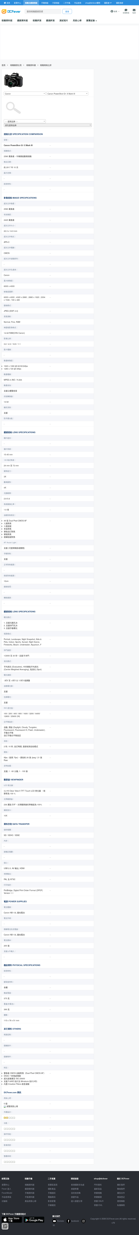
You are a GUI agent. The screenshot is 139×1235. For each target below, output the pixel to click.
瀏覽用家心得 (12, 1106)
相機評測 (37, 20)
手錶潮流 (52, 1205)
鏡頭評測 (50, 20)
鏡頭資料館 (22, 20)
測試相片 (63, 20)
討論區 (4, 1201)
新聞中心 (5, 1184)
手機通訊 (52, 1192)
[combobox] (25, 93)
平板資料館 (29, 1197)
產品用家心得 (30, 1201)
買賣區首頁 (52, 1184)
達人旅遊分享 (76, 1201)
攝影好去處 (77, 1184)
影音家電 (52, 1201)
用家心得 (77, 20)
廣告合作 (121, 1192)
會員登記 (121, 1197)
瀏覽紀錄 (91, 20)
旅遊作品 (75, 1197)
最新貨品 (98, 1188)
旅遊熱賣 (75, 1188)
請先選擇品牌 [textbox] (10, 125)
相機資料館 (7, 20)
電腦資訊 (52, 1197)
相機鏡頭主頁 (16, 65)
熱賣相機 (98, 1192)
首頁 (3, 65)
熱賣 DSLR (98, 1201)
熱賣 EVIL (98, 1205)
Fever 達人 (6, 1188)
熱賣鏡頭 (98, 1197)
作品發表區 (6, 1197)
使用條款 (121, 1201)
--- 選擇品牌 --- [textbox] (11, 121)
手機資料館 (29, 1192)
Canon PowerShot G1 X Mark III (18, 145)
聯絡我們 (121, 1188)
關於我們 (121, 1184)
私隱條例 (121, 1205)
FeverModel (7, 1192)
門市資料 (98, 1184)
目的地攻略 (75, 1192)
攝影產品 (52, 1188)
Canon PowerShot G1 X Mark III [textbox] (61, 93)
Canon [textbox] (8, 93)
